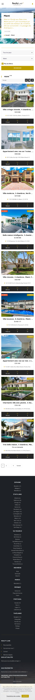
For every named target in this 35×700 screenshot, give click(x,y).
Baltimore (17, 500)
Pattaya (17, 626)
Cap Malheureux (17, 541)
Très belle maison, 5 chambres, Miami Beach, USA (18, 445)
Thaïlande (17, 613)
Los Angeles (17, 513)
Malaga (17, 488)
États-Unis (17, 494)
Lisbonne (17, 609)
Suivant (19, 465)
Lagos (17, 607)
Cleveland (17, 509)
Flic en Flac (17, 543)
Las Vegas (17, 511)
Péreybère (17, 555)
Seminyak (17, 573)
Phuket (17, 628)
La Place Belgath (17, 552)
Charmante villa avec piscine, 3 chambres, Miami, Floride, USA (18, 403)
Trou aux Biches (17, 564)
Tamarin (17, 561)
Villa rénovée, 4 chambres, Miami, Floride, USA (18, 277)
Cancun (17, 591)
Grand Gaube (17, 548)
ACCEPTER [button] (25, 696)
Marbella (17, 490)
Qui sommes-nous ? (8, 648)
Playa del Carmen (17, 593)
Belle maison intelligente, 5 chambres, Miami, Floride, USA (18, 235)
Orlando (17, 522)
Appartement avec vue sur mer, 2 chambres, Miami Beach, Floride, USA (18, 361)
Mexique (17, 587)
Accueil (7, 35)
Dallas (17, 504)
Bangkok (17, 617)
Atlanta (17, 498)
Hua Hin (17, 621)
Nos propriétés (7, 645)
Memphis (17, 516)
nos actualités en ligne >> (14, 661)
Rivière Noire (17, 559)
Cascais (17, 603)
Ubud (17, 576)
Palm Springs (17, 525)
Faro (17, 605)
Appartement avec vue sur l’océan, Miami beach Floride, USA (18, 151)
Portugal (17, 599)
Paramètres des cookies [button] (13, 696)
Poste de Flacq (17, 557)
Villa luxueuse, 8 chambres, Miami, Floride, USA (18, 319)
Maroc (17, 580)
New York (17, 520)
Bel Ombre (17, 537)
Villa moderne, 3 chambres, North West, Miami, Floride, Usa (18, 193)
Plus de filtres (8, 64)
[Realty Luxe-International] (17, 4)
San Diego (17, 527)
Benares (17, 539)
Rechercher (17, 68)
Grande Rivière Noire (17, 550)
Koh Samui (17, 624)
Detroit (17, 507)
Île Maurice (17, 531)
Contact (5, 651)
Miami (18, 518)
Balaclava (17, 534)
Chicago (17, 502)
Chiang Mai (17, 619)
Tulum (17, 595)
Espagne (17, 482)
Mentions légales (7, 654)
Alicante (17, 486)
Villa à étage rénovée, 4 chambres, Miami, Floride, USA (18, 109)
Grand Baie (17, 546)
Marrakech (17, 583)
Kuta (17, 571)
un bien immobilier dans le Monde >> (18, 672)
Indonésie (17, 568)
